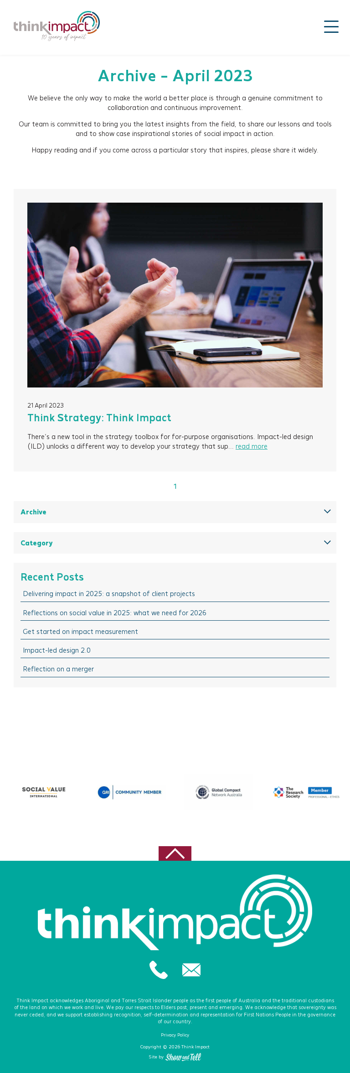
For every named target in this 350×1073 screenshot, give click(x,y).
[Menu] (331, 27)
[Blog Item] (175, 295)
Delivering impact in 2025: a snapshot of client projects (109, 593)
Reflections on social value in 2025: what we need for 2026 (114, 613)
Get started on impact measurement (80, 631)
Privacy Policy (175, 1034)
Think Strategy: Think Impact (99, 417)
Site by (156, 1056)
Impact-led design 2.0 (57, 650)
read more (252, 446)
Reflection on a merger (58, 669)
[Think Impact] (57, 26)
